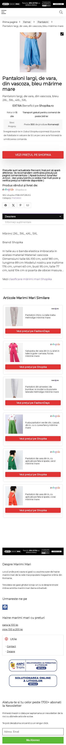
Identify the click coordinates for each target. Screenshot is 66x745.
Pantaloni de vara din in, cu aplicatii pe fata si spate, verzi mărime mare (40, 461)
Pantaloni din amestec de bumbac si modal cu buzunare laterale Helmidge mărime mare (42, 389)
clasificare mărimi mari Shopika (30, 279)
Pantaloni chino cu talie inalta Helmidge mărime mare (40, 316)
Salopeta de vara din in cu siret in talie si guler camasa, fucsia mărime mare (42, 353)
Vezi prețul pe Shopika (33, 154)
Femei (26, 22)
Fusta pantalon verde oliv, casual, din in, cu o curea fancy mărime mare (42, 425)
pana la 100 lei (10, 625)
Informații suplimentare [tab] (18, 222)
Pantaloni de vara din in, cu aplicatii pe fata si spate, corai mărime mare (40, 497)
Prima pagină (9, 22)
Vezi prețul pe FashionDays (33, 331)
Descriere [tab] (10, 216)
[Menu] (4, 12)
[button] (62, 34)
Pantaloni (43, 22)
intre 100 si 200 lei (12, 629)
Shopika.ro (20, 189)
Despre (11, 651)
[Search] (61, 12)
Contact (11, 646)
